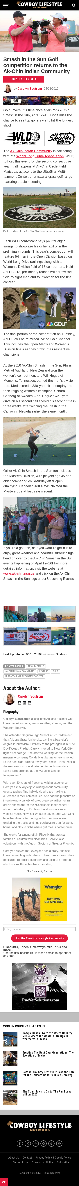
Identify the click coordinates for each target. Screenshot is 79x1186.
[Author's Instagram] (25, 702)
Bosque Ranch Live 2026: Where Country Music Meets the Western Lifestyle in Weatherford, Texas (47, 1036)
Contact (27, 1157)
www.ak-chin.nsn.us (19, 573)
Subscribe (63, 1162)
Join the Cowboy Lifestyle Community (39, 938)
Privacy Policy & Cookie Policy (53, 1157)
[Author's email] (20, 702)
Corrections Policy (42, 1162)
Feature (43, 671)
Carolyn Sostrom (29, 88)
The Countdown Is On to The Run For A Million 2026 (46, 1093)
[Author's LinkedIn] (30, 702)
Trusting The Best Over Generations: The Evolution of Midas (48, 1054)
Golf (55, 671)
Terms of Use (20, 1162)
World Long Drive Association (40, 156)
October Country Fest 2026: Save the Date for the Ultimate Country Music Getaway (48, 1073)
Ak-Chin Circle (36, 666)
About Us (13, 1157)
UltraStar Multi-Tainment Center (24, 676)
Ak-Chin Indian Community (31, 151)
